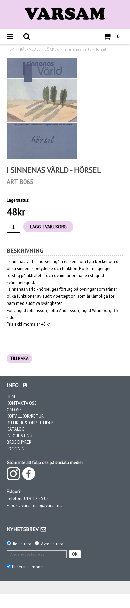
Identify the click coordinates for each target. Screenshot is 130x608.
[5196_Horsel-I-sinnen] (42, 108)
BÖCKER (51, 49)
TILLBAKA (19, 358)
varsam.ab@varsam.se (43, 506)
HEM (10, 49)
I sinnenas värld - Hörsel (84, 49)
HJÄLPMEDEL (29, 49)
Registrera (22, 544)
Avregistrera (52, 544)
